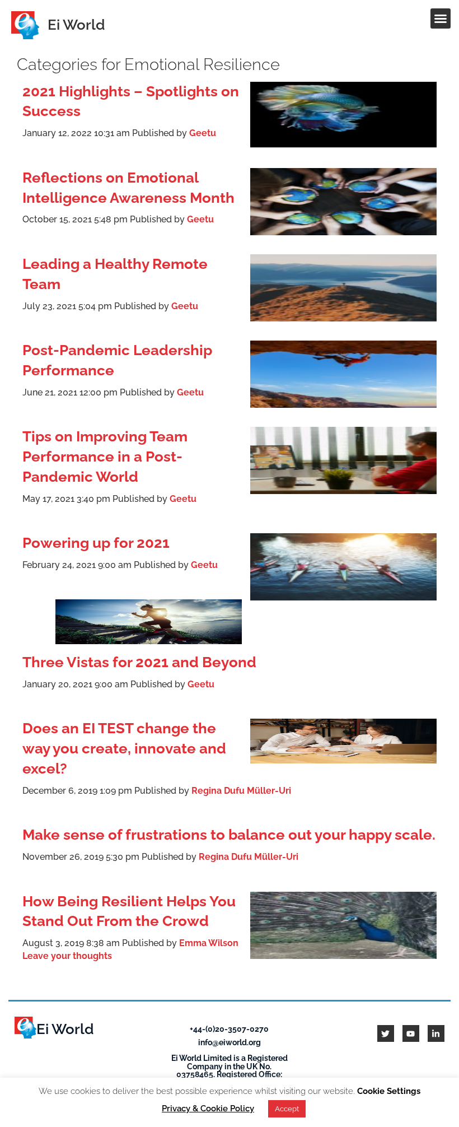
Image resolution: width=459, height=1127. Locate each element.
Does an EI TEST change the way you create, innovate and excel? (124, 748)
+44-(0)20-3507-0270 (229, 1028)
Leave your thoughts (67, 956)
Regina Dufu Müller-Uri (241, 790)
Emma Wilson (208, 943)
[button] (440, 18)
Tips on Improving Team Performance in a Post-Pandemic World (105, 456)
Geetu (202, 133)
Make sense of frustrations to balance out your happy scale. (228, 834)
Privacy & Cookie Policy (208, 1108)
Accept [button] (287, 1109)
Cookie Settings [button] (388, 1091)
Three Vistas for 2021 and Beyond (139, 662)
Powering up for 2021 (96, 542)
